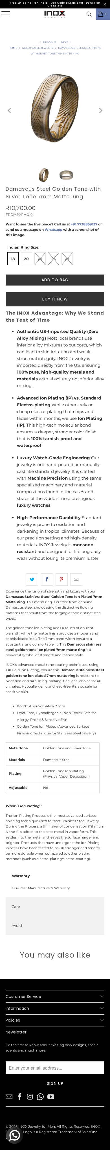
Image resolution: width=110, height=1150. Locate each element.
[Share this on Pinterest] (62, 579)
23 (40, 258)
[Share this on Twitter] (32, 579)
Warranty (21, 876)
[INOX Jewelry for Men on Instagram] (30, 1096)
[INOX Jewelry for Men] (55, 14)
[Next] (100, 111)
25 (53, 258)
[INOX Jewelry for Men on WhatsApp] (40, 1096)
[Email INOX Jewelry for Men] (9, 1096)
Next (65, 42)
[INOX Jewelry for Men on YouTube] (50, 1096)
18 (13, 258)
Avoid (17, 925)
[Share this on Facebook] (47, 579)
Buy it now (55, 299)
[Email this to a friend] (76, 579)
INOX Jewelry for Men (36, 1126)
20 (26, 258)
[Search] (89, 14)
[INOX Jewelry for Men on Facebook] (19, 1096)
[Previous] (9, 111)
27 (67, 258)
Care (16, 906)
